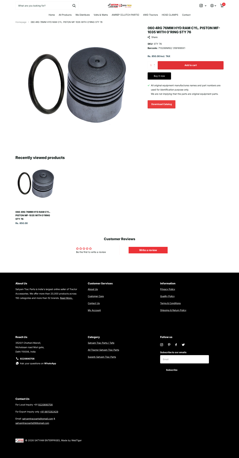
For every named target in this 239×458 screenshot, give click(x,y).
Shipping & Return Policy (173, 310)
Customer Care (96, 296)
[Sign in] (213, 5)
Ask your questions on (38, 363)
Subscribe (172, 369)
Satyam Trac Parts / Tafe (101, 342)
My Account (94, 310)
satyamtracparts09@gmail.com (32, 423)
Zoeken (74, 5)
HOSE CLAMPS (170, 14)
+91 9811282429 (49, 411)
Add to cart (191, 65)
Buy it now (159, 76)
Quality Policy (167, 296)
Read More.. (66, 298)
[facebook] (176, 344)
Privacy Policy (167, 289)
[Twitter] (183, 345)
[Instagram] (161, 344)
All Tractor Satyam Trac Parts (103, 349)
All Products (65, 14)
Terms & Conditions (170, 303)
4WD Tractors (150, 14)
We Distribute (82, 14)
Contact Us (94, 303)
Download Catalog (161, 104)
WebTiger (76, 440)
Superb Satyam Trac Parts (102, 356)
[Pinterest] (169, 344)
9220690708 (27, 358)
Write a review (148, 250)
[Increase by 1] (155, 62)
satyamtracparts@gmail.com (37, 418)
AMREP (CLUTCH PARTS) (125, 14)
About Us (93, 289)
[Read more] (202, 5)
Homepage (21, 22)
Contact (186, 14)
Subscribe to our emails (173, 352)
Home (52, 14)
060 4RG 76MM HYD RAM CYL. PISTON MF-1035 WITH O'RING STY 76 (32, 215)
